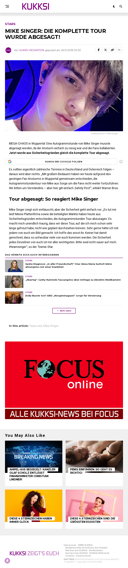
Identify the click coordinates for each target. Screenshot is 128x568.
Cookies (69, 555)
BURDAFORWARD (84, 559)
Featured (35, 326)
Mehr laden (65, 311)
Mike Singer (51, 326)
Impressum (70, 545)
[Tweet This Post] (105, 50)
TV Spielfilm (69, 561)
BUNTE (114, 559)
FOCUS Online (103, 559)
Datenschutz (83, 555)
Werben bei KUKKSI (76, 550)
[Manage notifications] (7, 560)
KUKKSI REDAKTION (31, 50)
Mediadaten (96, 550)
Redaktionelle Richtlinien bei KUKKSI (86, 547)
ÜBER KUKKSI (85, 545)
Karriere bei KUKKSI (76, 553)
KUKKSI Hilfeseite (99, 553)
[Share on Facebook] (99, 50)
